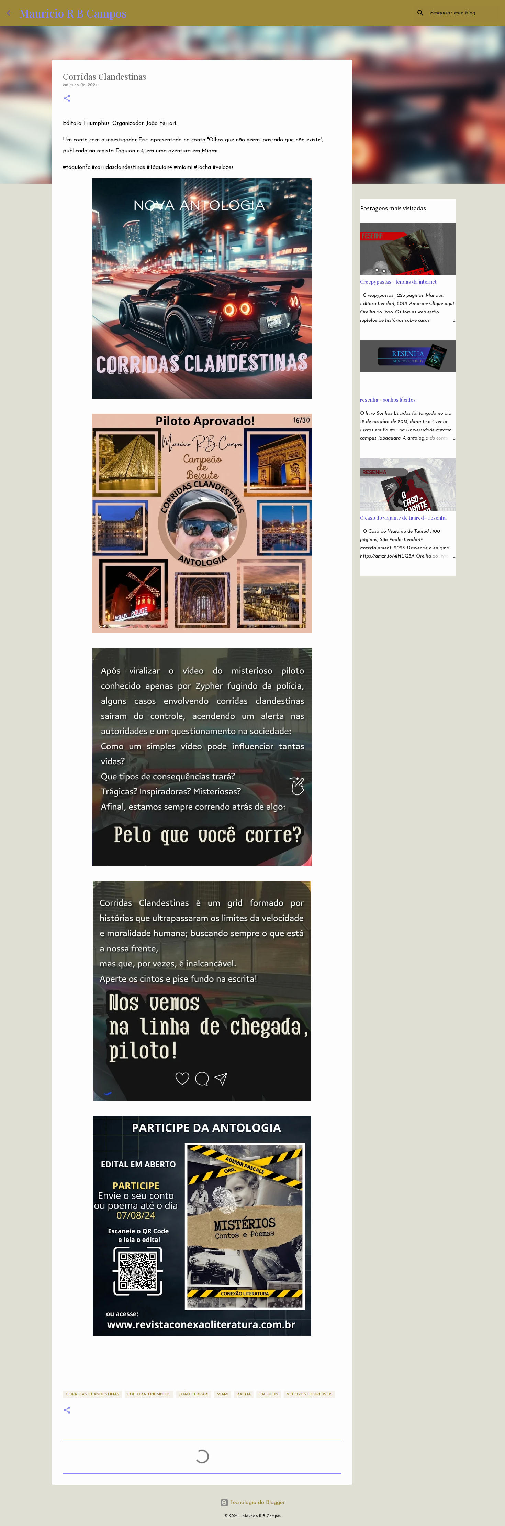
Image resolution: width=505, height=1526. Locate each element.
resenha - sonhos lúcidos (388, 400)
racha (244, 1394)
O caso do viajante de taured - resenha (403, 518)
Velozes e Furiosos (310, 1394)
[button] (67, 99)
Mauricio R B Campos (73, 13)
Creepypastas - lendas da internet (398, 282)
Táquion (268, 1394)
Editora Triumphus (149, 1394)
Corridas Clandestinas (92, 1394)
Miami (222, 1394)
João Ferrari (194, 1394)
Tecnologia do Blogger (256, 1502)
